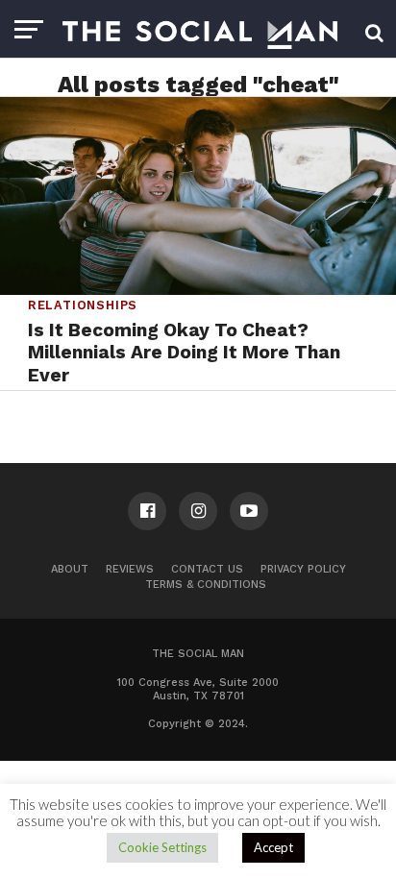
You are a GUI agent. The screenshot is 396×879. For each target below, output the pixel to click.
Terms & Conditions (205, 584)
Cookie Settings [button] (162, 847)
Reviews (130, 569)
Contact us (207, 569)
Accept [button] (273, 847)
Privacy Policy (303, 569)
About (69, 569)
